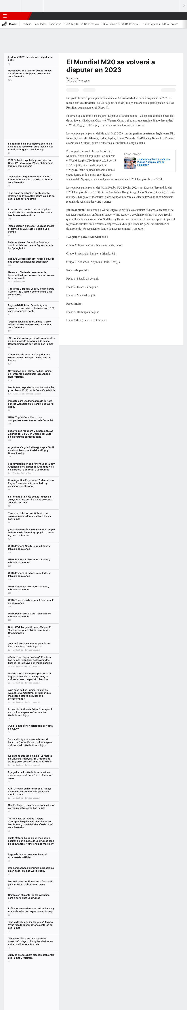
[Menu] (5, 16)
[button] (175, 16)
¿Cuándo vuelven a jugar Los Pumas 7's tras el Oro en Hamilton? (153, 161)
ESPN (19, 16)
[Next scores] (183, 6)
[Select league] (11, 6)
